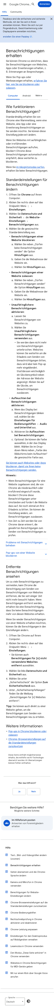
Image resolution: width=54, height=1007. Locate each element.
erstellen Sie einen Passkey (16, 36)
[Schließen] (51, 19)
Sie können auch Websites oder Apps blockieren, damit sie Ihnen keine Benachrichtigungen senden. (26, 466)
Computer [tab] (13, 95)
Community (16, 12)
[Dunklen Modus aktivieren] (28, 1001)
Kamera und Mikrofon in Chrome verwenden (26, 884)
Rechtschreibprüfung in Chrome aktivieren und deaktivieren (26, 921)
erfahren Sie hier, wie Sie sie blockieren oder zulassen (26, 84)
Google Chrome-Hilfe (20, 4)
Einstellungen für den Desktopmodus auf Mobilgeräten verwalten (28, 938)
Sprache (11, 997)
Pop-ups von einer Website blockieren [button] (20, 554)
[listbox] (38, 95)
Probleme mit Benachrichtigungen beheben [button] (24, 544)
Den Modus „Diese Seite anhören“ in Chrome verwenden (28, 954)
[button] (4, 4)
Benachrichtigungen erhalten (25, 865)
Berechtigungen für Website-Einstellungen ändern (24, 894)
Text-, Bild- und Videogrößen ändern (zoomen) (28, 857)
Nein (33, 791)
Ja (19, 791)
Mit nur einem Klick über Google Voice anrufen (29, 975)
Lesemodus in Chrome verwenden (26, 946)
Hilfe (4, 12)
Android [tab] (26, 95)
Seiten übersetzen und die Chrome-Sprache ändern (28, 874)
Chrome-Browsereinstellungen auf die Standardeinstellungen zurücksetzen (27, 743)
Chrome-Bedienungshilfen (23, 912)
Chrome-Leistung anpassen (24, 929)
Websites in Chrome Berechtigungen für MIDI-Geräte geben (28, 965)
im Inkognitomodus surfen (30, 167)
